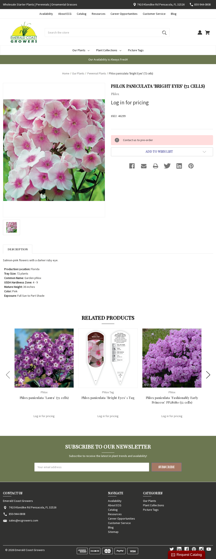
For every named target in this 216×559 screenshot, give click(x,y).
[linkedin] (179, 549)
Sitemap (113, 532)
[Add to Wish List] (49, 384)
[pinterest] (194, 549)
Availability (46, 14)
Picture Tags (136, 50)
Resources (98, 14)
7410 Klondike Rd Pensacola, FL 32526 (161, 4)
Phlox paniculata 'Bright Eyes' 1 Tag (108, 398)
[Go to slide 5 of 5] (8, 375)
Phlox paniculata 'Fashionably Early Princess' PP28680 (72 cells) (172, 400)
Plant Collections (106, 50)
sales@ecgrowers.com (23, 520)
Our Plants (78, 50)
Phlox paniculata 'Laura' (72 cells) (44, 398)
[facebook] (186, 549)
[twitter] (172, 549)
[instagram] (201, 549)
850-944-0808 (202, 4)
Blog (174, 14)
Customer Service (154, 14)
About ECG (65, 14)
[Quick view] (38, 384)
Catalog (81, 14)
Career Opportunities (124, 14)
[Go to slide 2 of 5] (208, 375)
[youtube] (209, 549)
